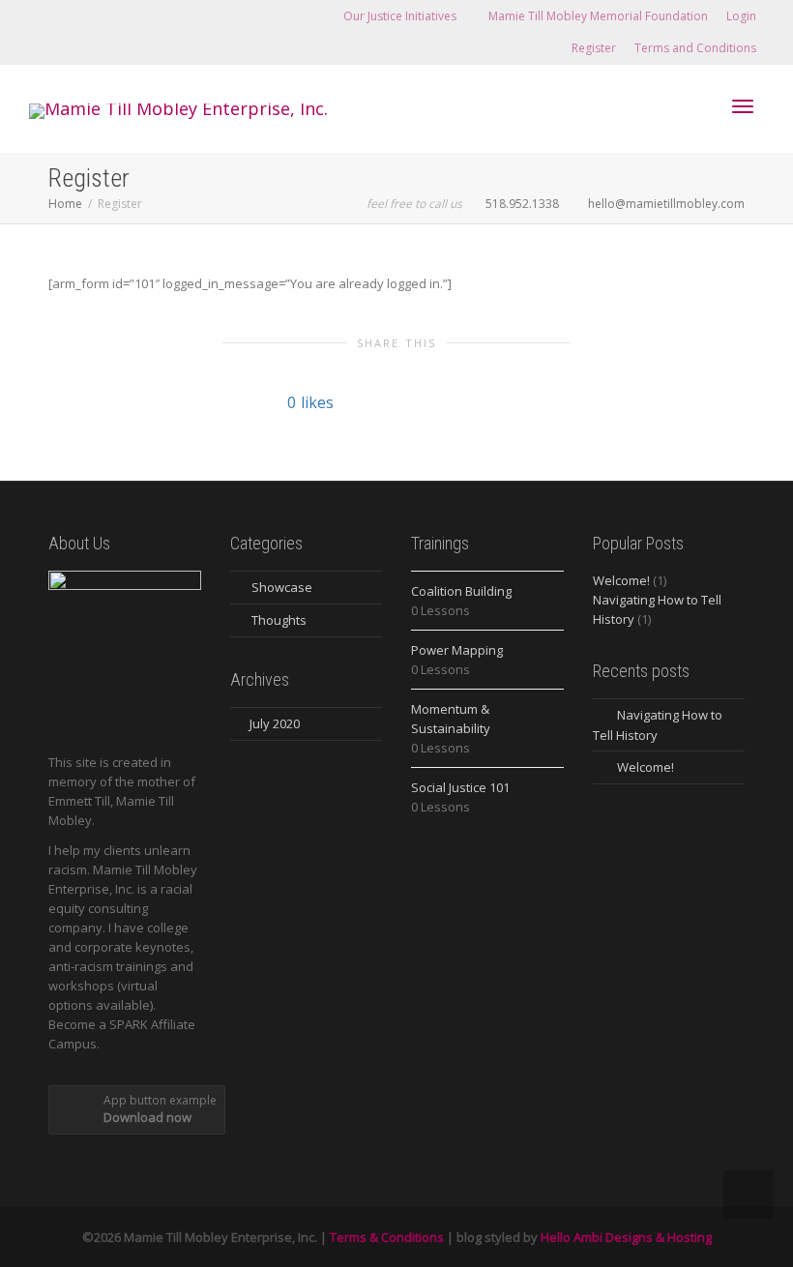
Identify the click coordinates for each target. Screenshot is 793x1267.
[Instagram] (112, 16)
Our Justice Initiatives (401, 16)
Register (594, 48)
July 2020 (275, 723)
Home (65, 203)
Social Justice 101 (460, 787)
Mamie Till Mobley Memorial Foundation (598, 16)
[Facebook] (79, 16)
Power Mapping (457, 650)
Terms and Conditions (695, 48)
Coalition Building (461, 591)
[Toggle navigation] (742, 106)
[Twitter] (46, 16)
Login (741, 16)
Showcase (281, 587)
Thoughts (279, 620)
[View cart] (692, 104)
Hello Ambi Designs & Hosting (626, 1237)
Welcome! (621, 580)
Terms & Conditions (387, 1237)
